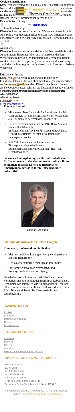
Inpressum (9, 315)
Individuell (9, 338)
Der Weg (8, 342)
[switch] (2, 44)
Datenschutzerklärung (15, 319)
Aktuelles (8, 348)
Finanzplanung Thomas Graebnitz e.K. (42, 394)
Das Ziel (8, 345)
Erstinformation (11, 325)
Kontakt (8, 312)
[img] (37, 11)
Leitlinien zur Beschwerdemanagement (23, 351)
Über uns (8, 322)
